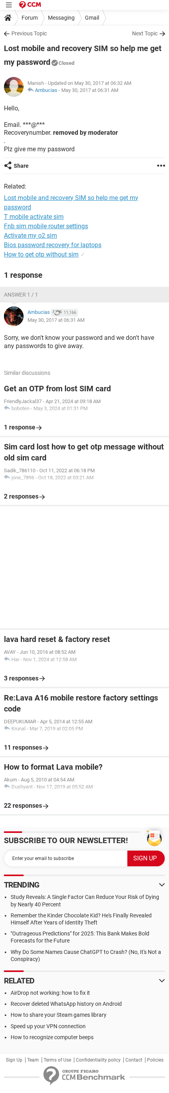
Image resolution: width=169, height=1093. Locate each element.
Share (21, 166)
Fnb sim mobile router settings (46, 226)
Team (33, 1060)
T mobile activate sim (34, 216)
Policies (155, 1060)
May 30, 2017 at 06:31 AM (89, 90)
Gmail (92, 18)
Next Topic (145, 33)
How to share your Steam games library (59, 1015)
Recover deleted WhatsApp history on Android (66, 1004)
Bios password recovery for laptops (52, 245)
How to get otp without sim (41, 254)
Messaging (61, 18)
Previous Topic (29, 33)
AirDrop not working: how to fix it (50, 993)
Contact (133, 1060)
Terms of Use (57, 1060)
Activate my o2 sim (30, 235)
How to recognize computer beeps (52, 1037)
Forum (30, 18)
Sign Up (14, 1060)
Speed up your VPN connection (48, 1026)
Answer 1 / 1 (21, 295)
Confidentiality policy (98, 1060)
